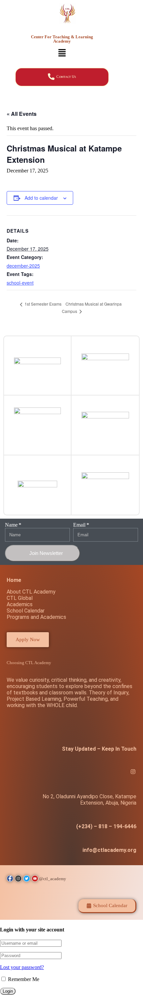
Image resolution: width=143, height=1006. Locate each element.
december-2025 (23, 265)
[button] (62, 53)
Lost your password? (22, 967)
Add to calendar (41, 197)
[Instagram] (133, 773)
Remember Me (23, 979)
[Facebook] (104, 773)
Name (11, 525)
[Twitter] (118, 773)
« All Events (22, 114)
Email (79, 525)
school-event (20, 282)
